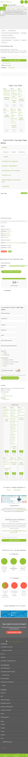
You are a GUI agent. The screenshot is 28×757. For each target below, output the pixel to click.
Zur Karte (4, 393)
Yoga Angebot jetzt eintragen (14, 632)
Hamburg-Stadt (7, 233)
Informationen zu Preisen (8, 363)
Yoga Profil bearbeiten (5, 668)
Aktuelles (4, 147)
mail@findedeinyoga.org (7, 741)
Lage (8, 9)
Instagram (3, 727)
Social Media (5, 186)
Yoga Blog (3, 657)
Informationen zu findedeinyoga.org (8, 660)
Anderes (5, 365)
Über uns (3, 653)
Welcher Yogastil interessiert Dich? (9, 345)
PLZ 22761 (9, 231)
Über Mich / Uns (6, 175)
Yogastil (5, 156)
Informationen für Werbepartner (7, 681)
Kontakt (9, 251)
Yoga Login (4, 748)
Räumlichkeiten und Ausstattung (11, 170)
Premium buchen (5, 675)
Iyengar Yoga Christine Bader (21, 463)
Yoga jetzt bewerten (12, 271)
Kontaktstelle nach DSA (5, 703)
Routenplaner (24, 193)
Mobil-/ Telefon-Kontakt (6, 340)
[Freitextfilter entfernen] (22, 2)
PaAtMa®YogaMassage (7, 98)
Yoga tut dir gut (6, 469)
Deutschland (6, 237)
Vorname (3, 324)
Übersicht (2, 9)
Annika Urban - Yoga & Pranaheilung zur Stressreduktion (21, 419)
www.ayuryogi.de (11, 67)
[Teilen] (23, 755)
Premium (25, 87)
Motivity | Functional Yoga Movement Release (21, 100)
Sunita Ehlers (6, 420)
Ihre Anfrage (4, 318)
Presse (2, 738)
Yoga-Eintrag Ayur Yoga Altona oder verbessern (5, 594)
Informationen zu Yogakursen (10, 161)
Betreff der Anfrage (5, 313)
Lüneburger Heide (17, 242)
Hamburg (9, 235)
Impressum (3, 692)
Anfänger (5, 352)
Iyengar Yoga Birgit (6, 116)
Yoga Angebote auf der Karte (7, 646)
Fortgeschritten (6, 354)
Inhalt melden (17, 490)
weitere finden (13, 568)
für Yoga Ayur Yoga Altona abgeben (4, 569)
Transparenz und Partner (6, 710)
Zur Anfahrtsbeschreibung (7, 395)
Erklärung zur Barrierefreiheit (7, 706)
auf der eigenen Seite (14, 593)
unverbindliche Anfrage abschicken (9, 378)
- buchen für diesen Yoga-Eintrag (23, 593)
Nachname (3, 330)
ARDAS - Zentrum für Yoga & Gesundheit (21, 119)
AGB (2, 696)
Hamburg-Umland (9, 242)
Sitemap (2, 713)
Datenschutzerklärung (7, 375)
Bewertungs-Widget (5, 678)
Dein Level (3, 351)
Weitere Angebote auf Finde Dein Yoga (11, 180)
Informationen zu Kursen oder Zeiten (10, 361)
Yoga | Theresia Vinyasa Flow (14, 126)
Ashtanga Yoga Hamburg (14, 101)
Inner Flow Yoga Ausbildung (14, 447)
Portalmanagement (5, 717)
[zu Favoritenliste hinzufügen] (2, 12)
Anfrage (25, 9)
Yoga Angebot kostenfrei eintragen (8, 671)
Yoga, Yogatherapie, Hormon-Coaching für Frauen (14, 463)
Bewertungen (19, 9)
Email (2, 335)
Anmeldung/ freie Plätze (8, 359)
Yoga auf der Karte (6, 63)
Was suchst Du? (4, 357)
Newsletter (3, 734)
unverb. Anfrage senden (15, 60)
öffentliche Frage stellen (14, 540)
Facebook (3, 724)
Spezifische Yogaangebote (9, 166)
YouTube (2, 731)
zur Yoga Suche (1, 5)
